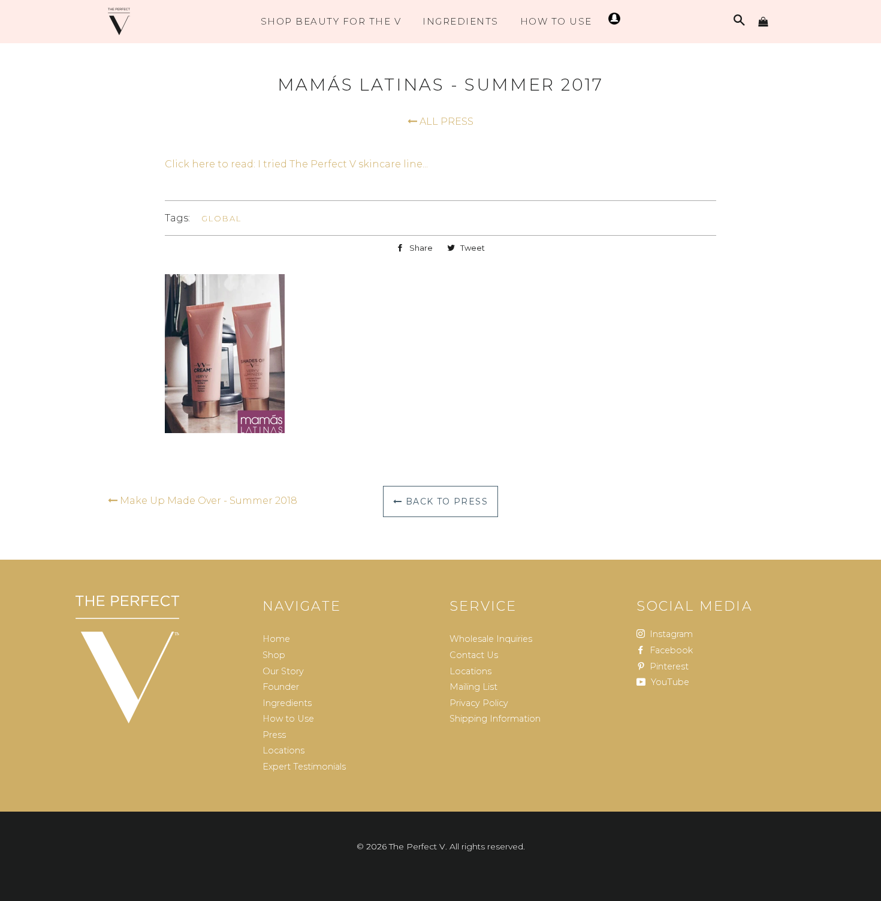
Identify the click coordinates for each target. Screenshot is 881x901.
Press (274, 734)
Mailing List (473, 686)
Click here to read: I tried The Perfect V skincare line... (296, 164)
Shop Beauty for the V (331, 21)
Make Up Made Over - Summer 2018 (207, 500)
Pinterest (668, 666)
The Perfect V (417, 846)
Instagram (670, 634)
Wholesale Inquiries (490, 638)
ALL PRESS (445, 121)
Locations (283, 750)
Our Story (283, 671)
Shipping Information (495, 718)
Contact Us (473, 655)
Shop (274, 655)
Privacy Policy (478, 703)
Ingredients (461, 21)
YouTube (668, 682)
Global (221, 218)
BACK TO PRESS (445, 501)
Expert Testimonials (304, 766)
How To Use (556, 21)
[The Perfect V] (127, 660)
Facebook (670, 650)
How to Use (288, 718)
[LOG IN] (612, 22)
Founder (281, 686)
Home (276, 638)
